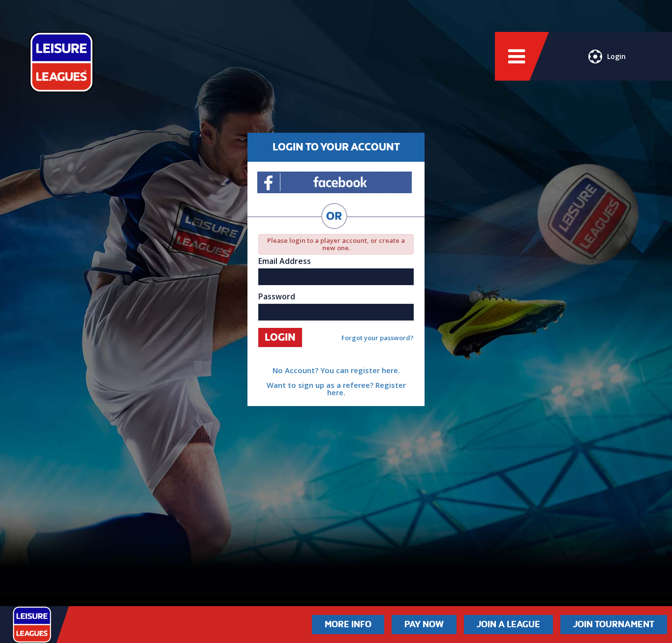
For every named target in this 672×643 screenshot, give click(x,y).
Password (276, 296)
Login (616, 56)
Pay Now (424, 624)
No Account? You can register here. (336, 370)
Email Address (284, 261)
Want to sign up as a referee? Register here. (336, 388)
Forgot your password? (377, 338)
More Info (348, 624)
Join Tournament (613, 624)
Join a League (508, 624)
